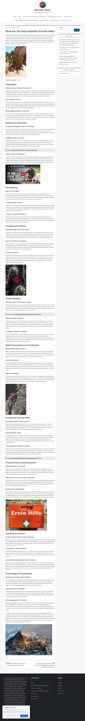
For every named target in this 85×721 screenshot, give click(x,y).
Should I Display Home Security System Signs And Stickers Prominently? (69, 48)
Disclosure (60, 688)
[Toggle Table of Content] (17, 80)
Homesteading (68, 16)
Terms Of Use (61, 693)
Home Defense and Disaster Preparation (34, 16)
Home (14, 16)
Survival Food (44, 20)
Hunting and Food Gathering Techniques (26, 20)
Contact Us (60, 685)
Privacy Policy (61, 690)
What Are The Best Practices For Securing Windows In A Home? (68, 63)
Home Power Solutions (55, 16)
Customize (8, 715)
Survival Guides (55, 20)
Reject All (16, 715)
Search (61, 27)
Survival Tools (66, 20)
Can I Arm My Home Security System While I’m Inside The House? (68, 52)
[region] (16, 712)
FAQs (19, 16)
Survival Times (42, 9)
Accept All (24, 715)
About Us (60, 682)
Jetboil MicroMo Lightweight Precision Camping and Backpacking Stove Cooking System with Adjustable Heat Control (68, 58)
